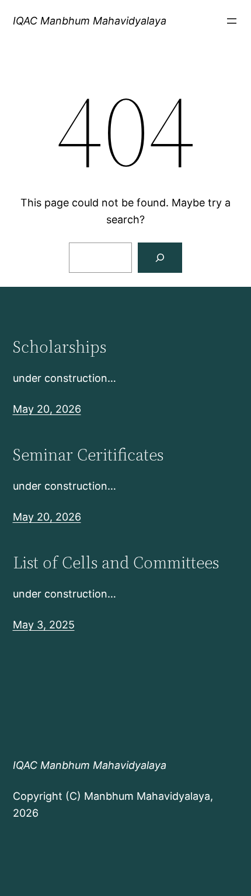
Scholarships (59, 347)
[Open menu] (232, 21)
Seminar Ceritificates (88, 454)
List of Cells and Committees (116, 562)
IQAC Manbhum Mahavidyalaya (89, 21)
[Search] (160, 258)
